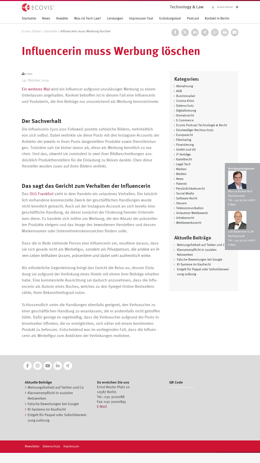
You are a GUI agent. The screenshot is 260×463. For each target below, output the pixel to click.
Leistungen (115, 18)
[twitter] (185, 32)
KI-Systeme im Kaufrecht (194, 264)
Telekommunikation (190, 208)
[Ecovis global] (237, 6)
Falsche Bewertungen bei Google (199, 259)
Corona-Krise (185, 100)
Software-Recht (186, 198)
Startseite (29, 18)
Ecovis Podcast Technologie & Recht (201, 125)
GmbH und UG (186, 149)
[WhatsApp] (215, 32)
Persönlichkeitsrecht (190, 188)
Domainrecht (185, 115)
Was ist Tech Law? (87, 18)
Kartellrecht (184, 159)
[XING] (205, 32)
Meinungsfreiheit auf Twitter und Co (201, 245)
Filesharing (183, 139)
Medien (181, 174)
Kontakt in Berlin (217, 18)
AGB (179, 91)
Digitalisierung (186, 110)
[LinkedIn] (195, 32)
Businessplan (185, 96)
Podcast (193, 18)
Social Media (185, 193)
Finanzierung (185, 144)
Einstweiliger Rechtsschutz (194, 130)
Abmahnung (184, 86)
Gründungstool (170, 18)
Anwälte (62, 18)
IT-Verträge (183, 154)
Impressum (71, 446)
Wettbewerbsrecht (188, 222)
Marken (181, 169)
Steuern (181, 203)
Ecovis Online (225, 7)
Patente (181, 183)
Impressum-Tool (141, 18)
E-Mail (232, 204)
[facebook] (175, 32)
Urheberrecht (185, 218)
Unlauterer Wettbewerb (192, 213)
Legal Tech (183, 164)
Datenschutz (185, 105)
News (46, 18)
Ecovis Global (31, 31)
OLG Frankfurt (41, 193)
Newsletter (32, 446)
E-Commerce (185, 120)
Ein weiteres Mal (36, 89)
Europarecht (184, 135)
